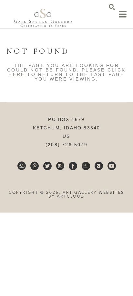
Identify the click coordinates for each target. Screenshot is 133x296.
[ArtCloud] (21, 166)
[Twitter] (47, 166)
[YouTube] (111, 166)
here (16, 74)
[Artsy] (86, 166)
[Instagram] (60, 166)
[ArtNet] (99, 166)
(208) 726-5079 (66, 144)
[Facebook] (73, 166)
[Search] (112, 7)
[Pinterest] (34, 166)
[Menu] (123, 14)
